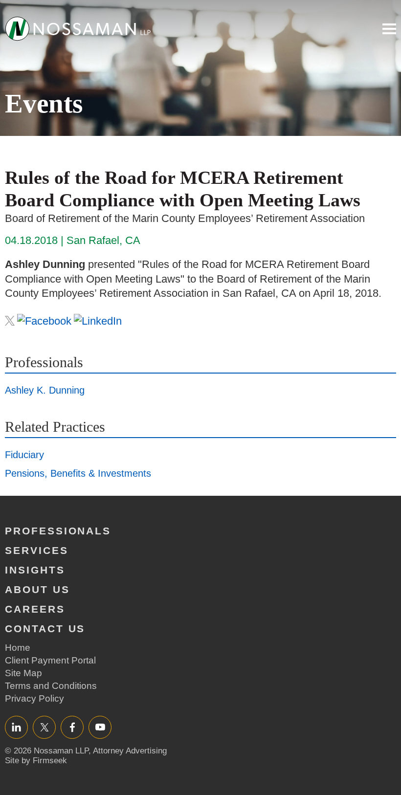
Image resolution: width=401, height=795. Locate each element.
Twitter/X (44, 726)
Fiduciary (24, 454)
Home (17, 647)
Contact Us (45, 628)
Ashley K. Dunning (45, 390)
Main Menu (389, 28)
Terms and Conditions (51, 686)
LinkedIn (16, 726)
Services (36, 550)
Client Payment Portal (50, 660)
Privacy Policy (34, 698)
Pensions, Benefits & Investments (78, 473)
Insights (35, 569)
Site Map (23, 673)
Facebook (72, 726)
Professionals (58, 530)
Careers (35, 609)
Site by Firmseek (36, 760)
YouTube (100, 726)
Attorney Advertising (130, 750)
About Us (37, 589)
